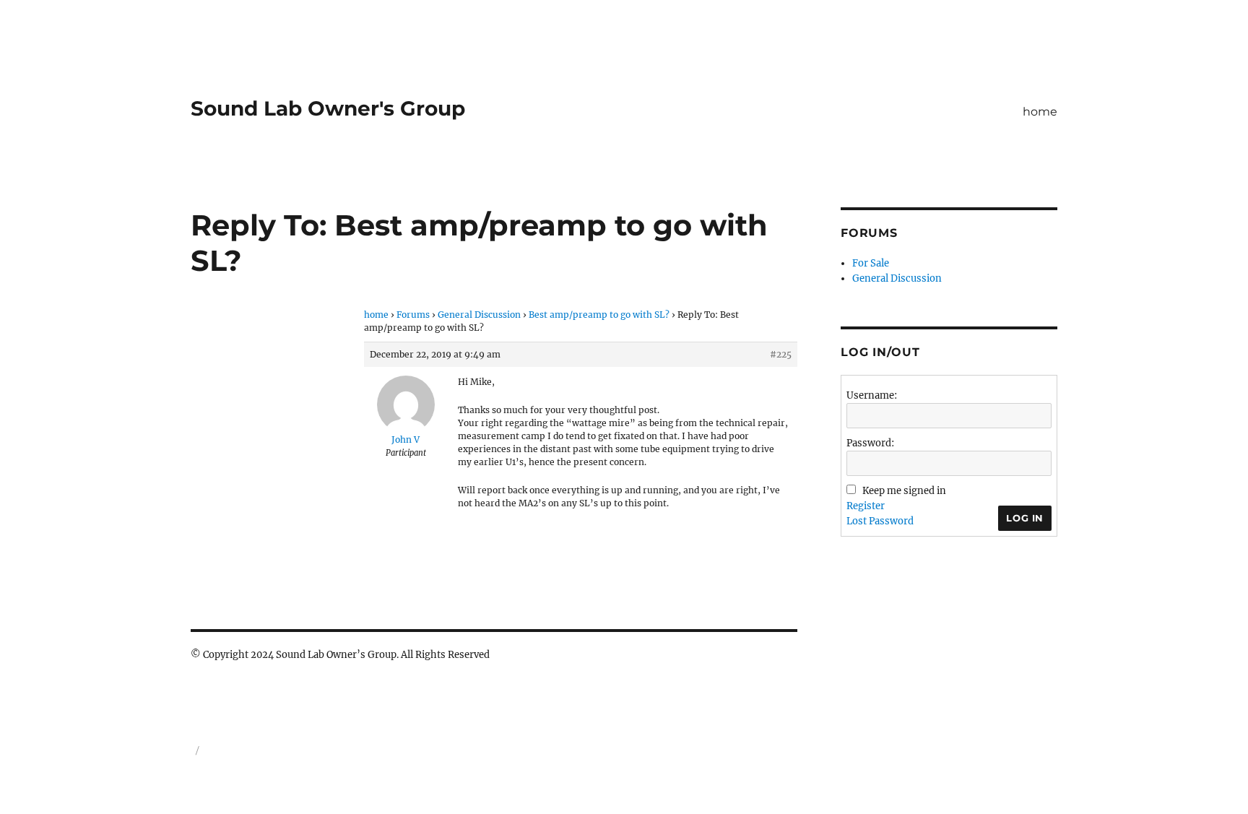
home (1040, 111)
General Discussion (479, 314)
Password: (870, 443)
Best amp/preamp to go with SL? (599, 314)
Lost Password (880, 521)
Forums (413, 314)
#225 (781, 354)
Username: (871, 395)
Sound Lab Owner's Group (328, 108)
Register (865, 506)
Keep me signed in (904, 491)
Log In (1025, 518)
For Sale (870, 263)
